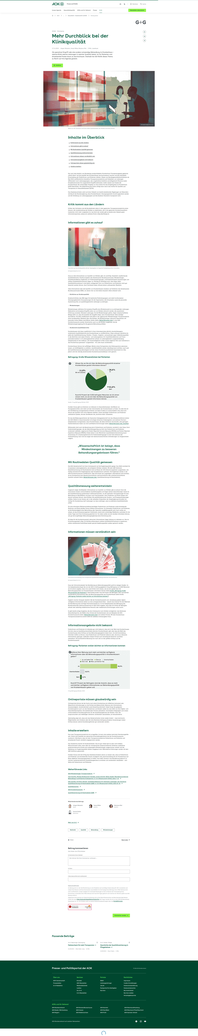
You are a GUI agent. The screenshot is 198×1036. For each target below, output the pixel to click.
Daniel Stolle (77, 811)
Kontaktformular (118, 901)
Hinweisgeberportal (130, 995)
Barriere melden (128, 993)
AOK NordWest (104, 1010)
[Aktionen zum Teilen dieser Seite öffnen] (144, 40)
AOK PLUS (103, 1012)
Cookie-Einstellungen (130, 983)
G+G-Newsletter (82, 993)
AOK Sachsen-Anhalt (130, 1012)
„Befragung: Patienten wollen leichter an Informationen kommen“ (88, 596)
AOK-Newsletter (82, 983)
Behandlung (94, 830)
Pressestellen (57, 983)
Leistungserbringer (106, 983)
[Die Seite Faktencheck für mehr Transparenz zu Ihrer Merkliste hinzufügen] (97, 942)
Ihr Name (70, 868)
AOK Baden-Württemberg (59, 1010)
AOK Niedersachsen (82, 1012)
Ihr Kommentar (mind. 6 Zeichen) (75, 855)
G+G (58, 15)
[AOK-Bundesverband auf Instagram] (141, 1021)
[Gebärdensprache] (124, 4)
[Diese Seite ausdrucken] (144, 36)
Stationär (73, 830)
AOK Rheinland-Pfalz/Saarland (133, 1010)
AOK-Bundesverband (58, 1007)
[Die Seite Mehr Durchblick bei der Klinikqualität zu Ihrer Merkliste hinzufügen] (144, 31)
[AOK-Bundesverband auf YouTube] (145, 1021)
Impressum (127, 980)
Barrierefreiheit (128, 990)
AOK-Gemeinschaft (59, 980)
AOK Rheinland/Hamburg (132, 1007)
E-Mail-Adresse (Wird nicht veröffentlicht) (77, 876)
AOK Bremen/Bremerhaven (84, 1007)
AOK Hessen (79, 1010)
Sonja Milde (97, 805)
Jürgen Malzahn (78, 805)
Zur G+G (79, 990)
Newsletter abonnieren (137, 10)
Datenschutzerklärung (130, 985)
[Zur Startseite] (58, 4)
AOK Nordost (104, 1007)
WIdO (102, 980)
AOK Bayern (55, 1012)
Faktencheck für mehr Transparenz (81, 945)
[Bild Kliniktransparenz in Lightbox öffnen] (70, 229)
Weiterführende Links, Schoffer (118, 423)
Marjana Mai (118, 805)
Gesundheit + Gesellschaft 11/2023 (77, 15)
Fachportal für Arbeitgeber (108, 988)
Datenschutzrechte (129, 988)
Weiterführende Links (106, 320)
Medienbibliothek (82, 985)
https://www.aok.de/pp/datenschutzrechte (88, 899)
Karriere (102, 990)
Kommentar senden (120, 915)
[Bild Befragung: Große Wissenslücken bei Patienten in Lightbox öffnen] (70, 363)
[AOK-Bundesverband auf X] (136, 1021)
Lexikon (79, 988)
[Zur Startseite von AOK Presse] (52, 15)
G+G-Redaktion (58, 985)
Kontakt (79, 980)
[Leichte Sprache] (120, 4)
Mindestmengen (108, 830)
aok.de (102, 985)
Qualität (83, 830)
